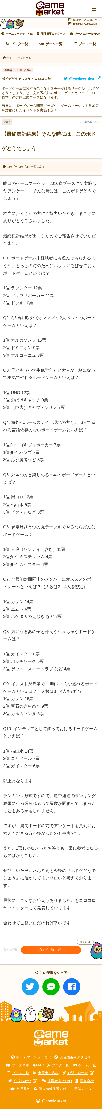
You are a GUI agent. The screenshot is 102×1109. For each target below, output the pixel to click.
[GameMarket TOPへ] (51, 1038)
